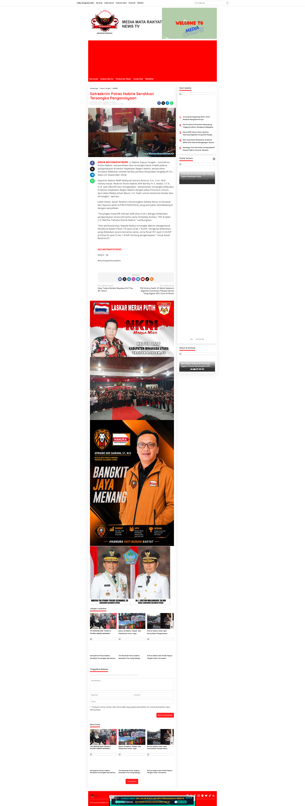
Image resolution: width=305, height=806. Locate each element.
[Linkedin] (138, 279)
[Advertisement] (152, 58)
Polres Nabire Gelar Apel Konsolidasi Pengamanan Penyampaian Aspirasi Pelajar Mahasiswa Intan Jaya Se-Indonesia (159, 632)
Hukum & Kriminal (96, 104)
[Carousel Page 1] (191, 339)
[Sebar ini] (159, 103)
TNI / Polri (120, 104)
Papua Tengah (112, 104)
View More (131, 781)
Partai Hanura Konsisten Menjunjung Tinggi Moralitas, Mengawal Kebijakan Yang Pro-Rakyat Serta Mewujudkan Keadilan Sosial (198, 126)
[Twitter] (124, 279)
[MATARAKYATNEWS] (125, 23)
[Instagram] (133, 279)
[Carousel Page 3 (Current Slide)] (197, 339)
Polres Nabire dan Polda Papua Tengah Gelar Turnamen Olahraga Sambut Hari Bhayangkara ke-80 (159, 657)
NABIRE (104, 104)
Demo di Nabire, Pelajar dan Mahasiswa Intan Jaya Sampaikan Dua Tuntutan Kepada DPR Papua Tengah (132, 632)
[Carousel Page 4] (200, 339)
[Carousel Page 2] (194, 339)
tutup (111, 797)
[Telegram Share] (167, 103)
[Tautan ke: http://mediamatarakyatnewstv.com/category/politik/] (214, 158)
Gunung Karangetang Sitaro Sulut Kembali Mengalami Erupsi (196, 118)
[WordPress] (129, 279)
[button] (227, 3)
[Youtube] (143, 279)
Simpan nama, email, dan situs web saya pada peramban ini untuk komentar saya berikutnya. (130, 708)
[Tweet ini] (163, 103)
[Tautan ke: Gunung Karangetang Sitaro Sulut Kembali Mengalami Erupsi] (197, 103)
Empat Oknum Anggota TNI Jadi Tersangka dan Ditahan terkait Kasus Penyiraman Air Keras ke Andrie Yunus (196, 364)
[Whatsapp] (171, 103)
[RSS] (152, 279)
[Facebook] (120, 279)
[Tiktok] (147, 279)
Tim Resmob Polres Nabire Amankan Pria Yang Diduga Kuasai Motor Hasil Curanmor (130, 657)
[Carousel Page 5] (203, 339)
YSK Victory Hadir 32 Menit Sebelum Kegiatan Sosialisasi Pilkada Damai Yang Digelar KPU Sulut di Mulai (157, 289)
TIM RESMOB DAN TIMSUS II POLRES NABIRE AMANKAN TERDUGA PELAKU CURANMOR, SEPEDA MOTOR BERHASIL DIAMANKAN (101, 632)
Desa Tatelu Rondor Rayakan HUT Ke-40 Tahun (115, 288)
